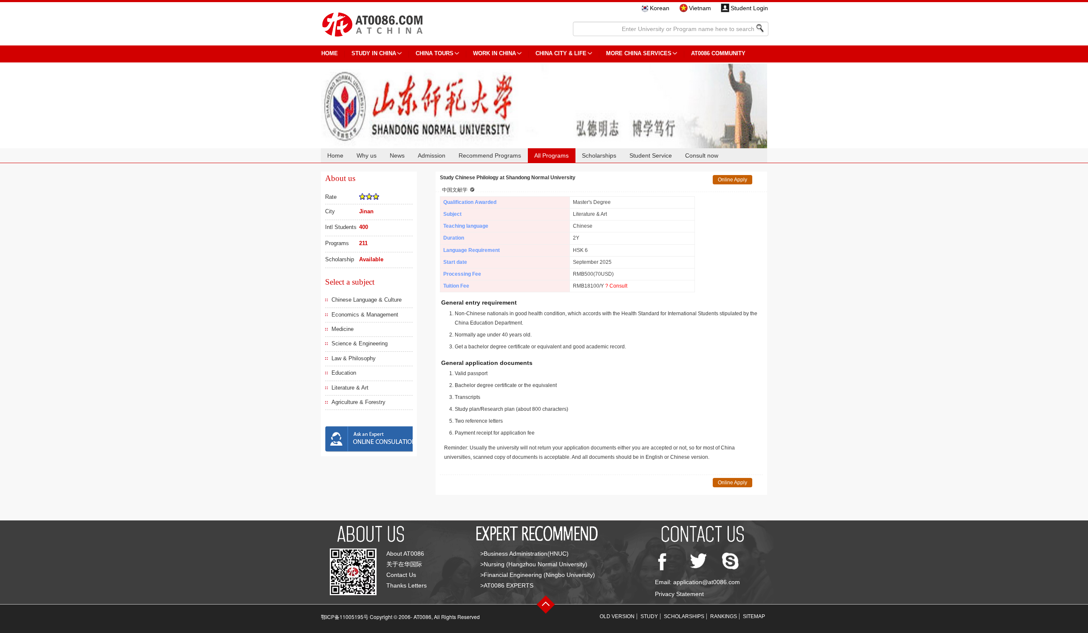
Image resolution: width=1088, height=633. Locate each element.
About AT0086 (405, 553)
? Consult (616, 286)
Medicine (343, 329)
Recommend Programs (490, 155)
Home (335, 155)
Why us (367, 155)
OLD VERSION (617, 616)
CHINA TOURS (434, 53)
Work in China (494, 53)
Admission (431, 155)
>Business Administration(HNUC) (524, 553)
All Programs (551, 155)
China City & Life (561, 53)
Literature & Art (350, 387)
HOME (329, 53)
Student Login (749, 8)
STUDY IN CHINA (373, 53)
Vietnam (700, 8)
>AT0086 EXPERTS (506, 585)
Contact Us (401, 574)
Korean (659, 8)
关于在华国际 (404, 564)
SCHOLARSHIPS (684, 616)
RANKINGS (723, 616)
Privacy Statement (679, 594)
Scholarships (599, 155)
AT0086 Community (718, 53)
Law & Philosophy (354, 358)
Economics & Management (365, 314)
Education (344, 373)
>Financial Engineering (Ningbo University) (537, 574)
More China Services (639, 53)
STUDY (649, 616)
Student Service (650, 155)
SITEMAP (754, 616)
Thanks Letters (406, 585)
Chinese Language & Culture (367, 300)
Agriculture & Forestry (358, 402)
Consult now (701, 155)
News (397, 155)
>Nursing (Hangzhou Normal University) (533, 564)
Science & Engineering (360, 343)
